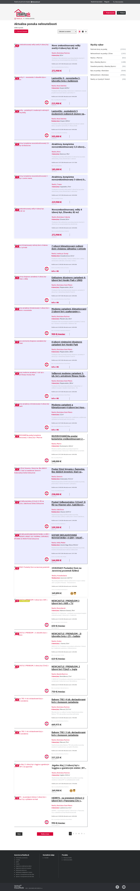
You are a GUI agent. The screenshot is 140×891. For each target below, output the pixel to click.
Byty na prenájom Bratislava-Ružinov (61, 330)
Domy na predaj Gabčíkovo (58, 523)
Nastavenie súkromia (21, 870)
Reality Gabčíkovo (58, 509)
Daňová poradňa (68, 859)
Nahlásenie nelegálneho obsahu (24, 872)
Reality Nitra (56, 152)
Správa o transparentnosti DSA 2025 (25, 876)
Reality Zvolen (56, 641)
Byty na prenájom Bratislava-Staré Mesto (62, 819)
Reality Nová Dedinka (59, 86)
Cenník (17, 864)
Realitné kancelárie (96, 2)
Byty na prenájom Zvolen (58, 655)
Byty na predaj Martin (57, 457)
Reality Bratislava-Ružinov (61, 53)
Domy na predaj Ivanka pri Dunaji (60, 267)
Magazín (106, 2)
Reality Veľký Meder (58, 542)
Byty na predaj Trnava (57, 198)
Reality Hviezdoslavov (59, 575)
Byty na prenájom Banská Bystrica (60, 688)
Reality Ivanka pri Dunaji (60, 253)
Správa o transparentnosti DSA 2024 (25, 874)
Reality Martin (56, 444)
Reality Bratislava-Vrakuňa (61, 217)
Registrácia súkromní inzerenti (23, 868)
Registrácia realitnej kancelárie (23, 866)
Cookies (18, 859)
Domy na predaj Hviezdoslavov (60, 589)
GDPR (17, 862)
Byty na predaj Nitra (57, 165)
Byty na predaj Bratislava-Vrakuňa (60, 231)
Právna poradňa (68, 857)
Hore (19, 834)
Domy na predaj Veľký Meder (59, 556)
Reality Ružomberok (59, 608)
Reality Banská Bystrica (60, 674)
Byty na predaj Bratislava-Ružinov (60, 67)
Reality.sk (19, 18)
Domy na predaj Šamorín (58, 490)
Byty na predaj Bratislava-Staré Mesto (61, 299)
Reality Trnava (57, 184)
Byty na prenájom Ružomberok (59, 622)
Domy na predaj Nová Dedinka (59, 132)
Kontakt (46, 857)
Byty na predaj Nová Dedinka (59, 99)
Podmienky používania (22, 857)
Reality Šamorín (57, 476)
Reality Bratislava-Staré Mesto (62, 285)
